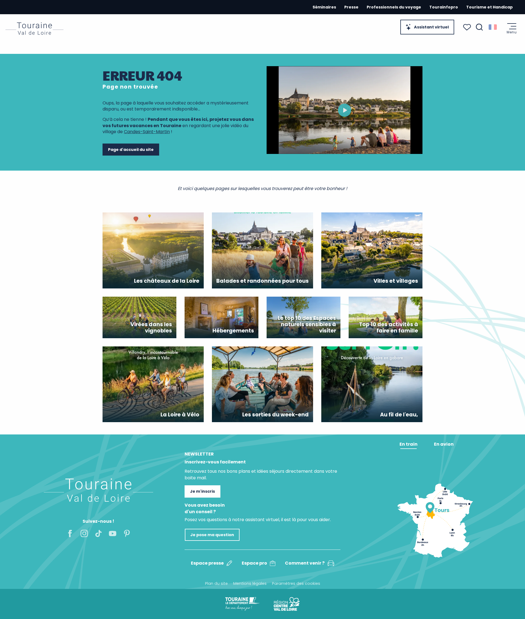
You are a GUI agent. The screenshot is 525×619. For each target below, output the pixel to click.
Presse (351, 7)
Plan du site (216, 583)
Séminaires (324, 7)
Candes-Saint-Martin (147, 132)
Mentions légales (250, 583)
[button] (479, 27)
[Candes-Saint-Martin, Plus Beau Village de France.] (344, 110)
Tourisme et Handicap (489, 7)
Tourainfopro (443, 7)
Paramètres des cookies (296, 583)
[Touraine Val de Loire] (34, 28)
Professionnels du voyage (394, 7)
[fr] (493, 27)
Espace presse (207, 563)
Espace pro (254, 563)
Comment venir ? (305, 563)
